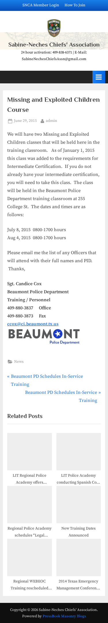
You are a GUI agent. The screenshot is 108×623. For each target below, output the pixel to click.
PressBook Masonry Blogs (64, 616)
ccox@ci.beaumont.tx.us (32, 324)
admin (51, 120)
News (19, 361)
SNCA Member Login (40, 5)
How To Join (75, 5)
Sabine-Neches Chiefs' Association (54, 44)
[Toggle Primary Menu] (98, 77)
